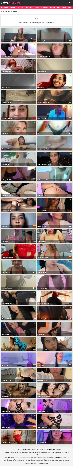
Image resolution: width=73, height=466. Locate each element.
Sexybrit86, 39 (6, 133)
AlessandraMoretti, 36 (44, 303)
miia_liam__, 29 (42, 118)
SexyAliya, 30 (41, 41)
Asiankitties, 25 (6, 102)
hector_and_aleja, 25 (43, 365)
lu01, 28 (39, 133)
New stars (4, 7)
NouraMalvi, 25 (6, 334)
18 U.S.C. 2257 (15, 450)
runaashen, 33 (6, 241)
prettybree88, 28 (42, 288)
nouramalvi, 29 (41, 334)
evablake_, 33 (41, 226)
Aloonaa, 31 (5, 164)
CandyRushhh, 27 (7, 411)
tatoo (64, 7)
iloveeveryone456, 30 (43, 56)
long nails (28, 7)
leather (36, 7)
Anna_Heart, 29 (42, 350)
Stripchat (63, 457)
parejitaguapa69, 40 (43, 149)
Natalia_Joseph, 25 (43, 102)
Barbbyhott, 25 (6, 226)
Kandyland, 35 (41, 71)
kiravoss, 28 (5, 149)
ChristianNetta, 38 (7, 195)
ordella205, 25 (6, 272)
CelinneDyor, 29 (42, 211)
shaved (52, 7)
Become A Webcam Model (53, 450)
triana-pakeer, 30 (42, 257)
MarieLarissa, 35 (7, 288)
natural (20, 7)
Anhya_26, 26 (6, 427)
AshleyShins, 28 (6, 396)
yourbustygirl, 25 (42, 380)
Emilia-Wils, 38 (6, 380)
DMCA (22, 450)
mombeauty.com (43, 463)
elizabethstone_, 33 (7, 257)
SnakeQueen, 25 (7, 303)
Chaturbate (58, 457)
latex (58, 7)
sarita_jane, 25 (6, 365)
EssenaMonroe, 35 (7, 56)
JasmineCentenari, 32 (44, 396)
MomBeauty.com (8, 457)
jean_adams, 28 (42, 241)
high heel (13, 7)
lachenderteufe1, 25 (8, 41)
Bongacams (20, 459)
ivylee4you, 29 (6, 87)
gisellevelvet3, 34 (42, 411)
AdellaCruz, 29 (41, 87)
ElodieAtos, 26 (41, 272)
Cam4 (9, 459)
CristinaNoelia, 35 (7, 118)
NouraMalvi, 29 (6, 319)
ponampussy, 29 (6, 211)
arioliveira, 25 (41, 442)
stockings (44, 7)
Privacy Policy (40, 450)
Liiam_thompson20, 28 (44, 164)
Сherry (13, 459)
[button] (69, 2)
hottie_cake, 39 (6, 180)
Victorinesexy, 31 (42, 180)
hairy (70, 7)
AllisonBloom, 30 (7, 71)
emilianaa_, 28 (41, 195)
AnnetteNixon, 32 (7, 350)
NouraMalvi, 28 (42, 319)
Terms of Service (30, 450)
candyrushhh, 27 (42, 427)
